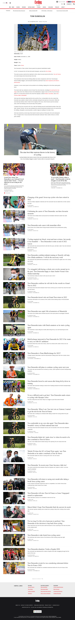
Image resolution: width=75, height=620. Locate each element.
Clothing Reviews (57, 593)
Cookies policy (55, 605)
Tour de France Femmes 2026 (62, 10)
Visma (22, 65)
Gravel (44, 7)
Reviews (24, 7)
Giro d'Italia (30, 589)
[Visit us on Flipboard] (74, 1)
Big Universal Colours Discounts (19, 10)
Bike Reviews (56, 589)
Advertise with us (26, 607)
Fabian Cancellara (49, 93)
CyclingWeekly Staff (33, 21)
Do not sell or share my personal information (42, 607)
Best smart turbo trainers (46, 591)
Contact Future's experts (27, 605)
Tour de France (57, 74)
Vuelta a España (31, 591)
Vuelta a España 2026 (33, 10)
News (13, 7)
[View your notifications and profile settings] (10, 3)
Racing (18, 7)
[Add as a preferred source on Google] (37, 611)
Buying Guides (31, 7)
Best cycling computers (45, 593)
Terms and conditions (39, 605)
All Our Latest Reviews (58, 587)
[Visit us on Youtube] (72, 1)
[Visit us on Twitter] (69, 1)
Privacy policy (48, 605)
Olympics (30, 593)
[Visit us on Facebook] (70, 1)
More (62, 7)
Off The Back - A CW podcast (47, 10)
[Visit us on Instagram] (67, 1)
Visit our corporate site (52, 616)
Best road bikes (44, 587)
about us (18, 605)
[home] (10, 7)
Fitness (38, 7)
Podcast (57, 7)
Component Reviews (58, 591)
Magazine (50, 7)
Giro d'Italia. (48, 71)
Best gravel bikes (44, 589)
